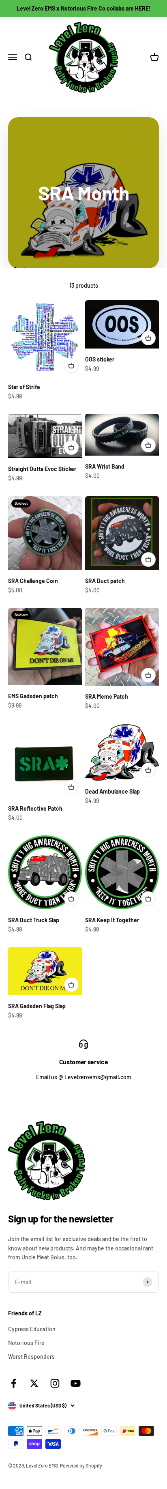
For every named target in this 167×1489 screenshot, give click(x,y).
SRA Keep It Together (112, 920)
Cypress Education (32, 1328)
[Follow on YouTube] (75, 1383)
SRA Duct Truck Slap (33, 920)
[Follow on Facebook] (13, 1383)
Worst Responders (31, 1356)
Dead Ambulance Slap (112, 791)
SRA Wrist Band (104, 466)
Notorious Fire (26, 1342)
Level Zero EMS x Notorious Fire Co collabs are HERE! (84, 8)
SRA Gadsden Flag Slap (37, 1006)
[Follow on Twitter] (34, 1383)
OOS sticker (99, 359)
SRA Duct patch (105, 580)
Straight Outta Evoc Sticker (42, 468)
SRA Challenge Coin (33, 580)
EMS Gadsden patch (33, 696)
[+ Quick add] (71, 365)
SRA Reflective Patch (35, 808)
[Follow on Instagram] (54, 1383)
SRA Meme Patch (106, 696)
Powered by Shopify (81, 1465)
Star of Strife (24, 386)
